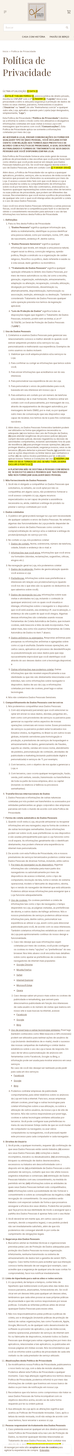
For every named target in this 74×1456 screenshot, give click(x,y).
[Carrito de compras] (69, 12)
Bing (19, 1025)
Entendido (44, 1450)
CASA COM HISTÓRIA (33, 36)
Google (20, 1019)
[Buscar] (67, 27)
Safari (19, 975)
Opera (20, 990)
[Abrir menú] (5, 12)
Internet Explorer (25, 980)
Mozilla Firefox (24, 969)
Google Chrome (25, 964)
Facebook (22, 1014)
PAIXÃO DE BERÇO (59, 36)
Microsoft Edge (24, 985)
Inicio (5, 51)
